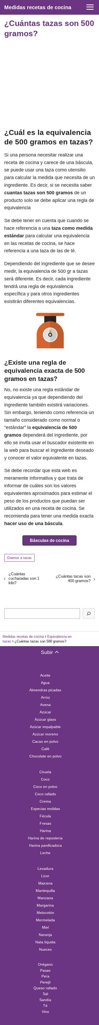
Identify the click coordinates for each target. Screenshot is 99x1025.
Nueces (45, 949)
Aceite (45, 675)
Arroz (45, 697)
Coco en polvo (45, 787)
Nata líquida (45, 942)
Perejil (45, 982)
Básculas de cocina (49, 540)
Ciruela (45, 772)
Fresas (45, 823)
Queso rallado (45, 988)
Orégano (45, 964)
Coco (45, 779)
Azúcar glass (45, 719)
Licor (45, 876)
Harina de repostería (45, 838)
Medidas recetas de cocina (37, 7)
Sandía (45, 1000)
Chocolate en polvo (45, 756)
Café (45, 749)
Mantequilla (45, 890)
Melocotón (45, 913)
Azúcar (45, 712)
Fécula (45, 816)
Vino (45, 1012)
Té (45, 1005)
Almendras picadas (45, 690)
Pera (45, 976)
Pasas (45, 970)
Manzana (45, 898)
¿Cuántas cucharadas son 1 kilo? (23, 578)
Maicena (45, 883)
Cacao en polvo (45, 741)
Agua (45, 683)
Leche (45, 853)
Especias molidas (45, 809)
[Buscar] (89, 613)
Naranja (45, 935)
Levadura (45, 868)
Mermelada (45, 920)
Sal (45, 994)
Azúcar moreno (45, 734)
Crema (45, 801)
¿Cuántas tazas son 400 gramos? (73, 578)
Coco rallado (45, 794)
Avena (45, 705)
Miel (45, 927)
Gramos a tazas (19, 558)
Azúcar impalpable (45, 727)
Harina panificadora (45, 845)
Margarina (45, 905)
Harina (45, 831)
